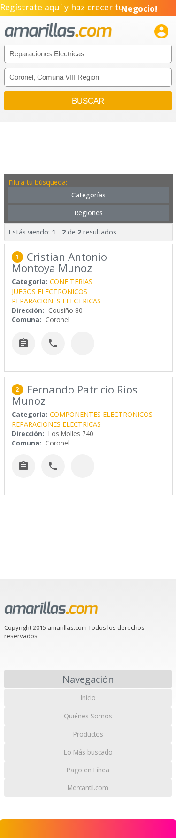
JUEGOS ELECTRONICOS (49, 291)
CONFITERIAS (71, 281)
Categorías (88, 194)
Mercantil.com (88, 787)
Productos (88, 734)
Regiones (88, 212)
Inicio (88, 697)
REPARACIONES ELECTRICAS (56, 300)
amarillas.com (58, 30)
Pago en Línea (88, 769)
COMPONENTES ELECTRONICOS (101, 414)
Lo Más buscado (88, 751)
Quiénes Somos (88, 715)
